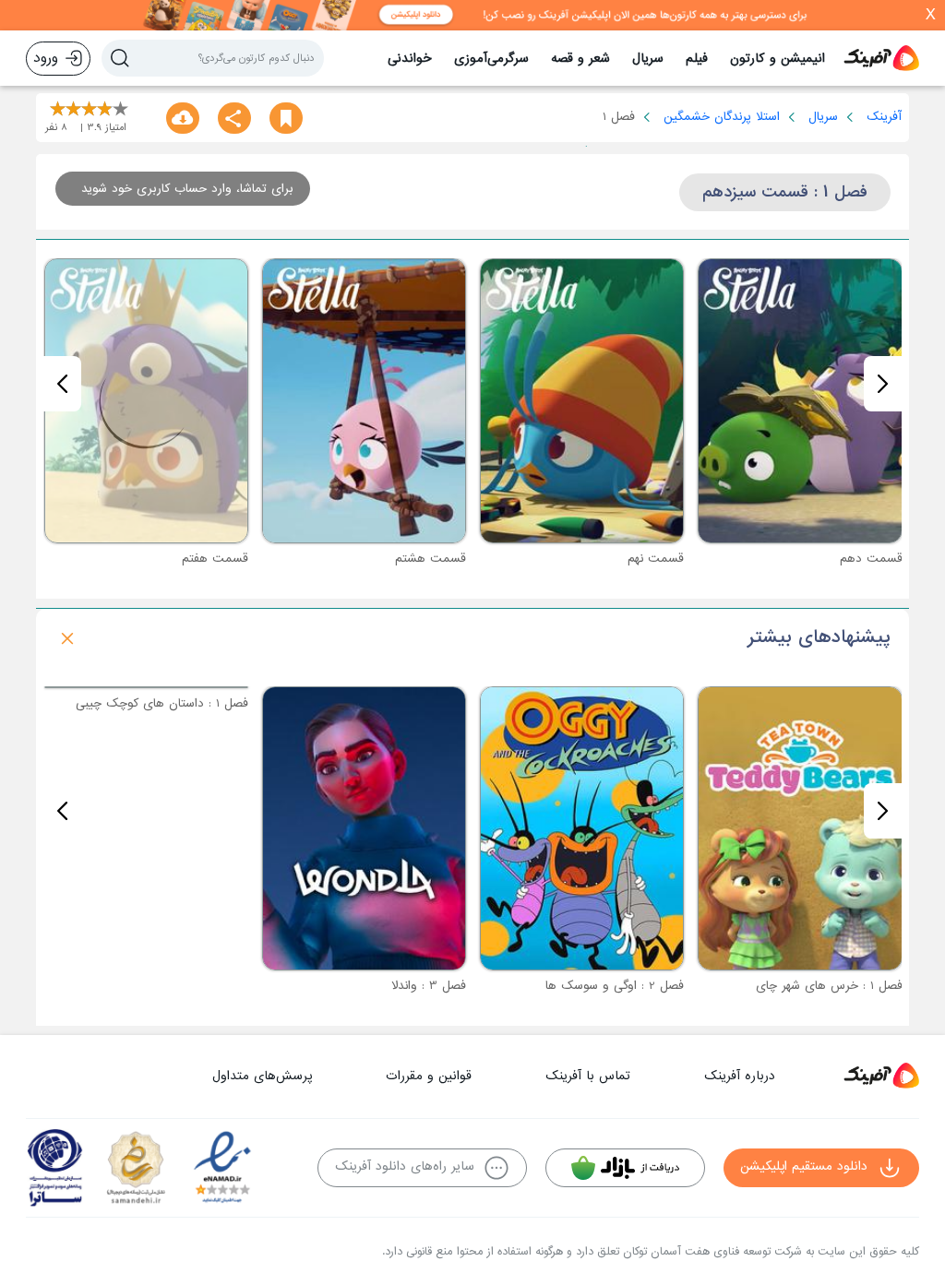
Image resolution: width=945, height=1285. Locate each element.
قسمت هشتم (430, 558)
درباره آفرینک (739, 1076)
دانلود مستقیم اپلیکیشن (803, 1166)
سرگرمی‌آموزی (491, 58)
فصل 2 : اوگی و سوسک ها (614, 985)
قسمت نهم (656, 558)
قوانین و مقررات (429, 1076)
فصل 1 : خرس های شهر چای (829, 985)
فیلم (697, 58)
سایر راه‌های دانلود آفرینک (404, 1166)
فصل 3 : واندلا (428, 985)
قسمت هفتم (215, 558)
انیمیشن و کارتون (777, 58)
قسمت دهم (871, 558)
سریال (648, 58)
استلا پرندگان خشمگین (722, 116)
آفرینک (884, 116)
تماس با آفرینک (587, 1076)
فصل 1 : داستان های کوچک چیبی (162, 985)
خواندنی (410, 58)
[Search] (120, 58)
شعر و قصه (580, 58)
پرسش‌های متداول (262, 1076)
